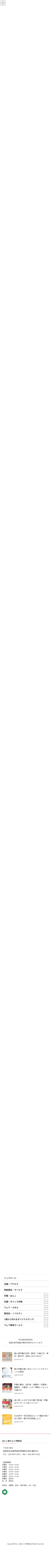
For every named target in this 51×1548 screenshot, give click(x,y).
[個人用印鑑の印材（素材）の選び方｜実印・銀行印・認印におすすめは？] (7, 1357)
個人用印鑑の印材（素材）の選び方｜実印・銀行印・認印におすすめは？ (31, 1354)
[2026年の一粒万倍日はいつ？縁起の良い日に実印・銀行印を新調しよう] (7, 1419)
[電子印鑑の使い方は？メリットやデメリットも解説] (7, 1373)
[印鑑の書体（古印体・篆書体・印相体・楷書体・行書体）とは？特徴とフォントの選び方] (7, 1388)
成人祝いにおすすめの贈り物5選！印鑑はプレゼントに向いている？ (31, 1401)
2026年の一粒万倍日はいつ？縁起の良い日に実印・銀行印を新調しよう (31, 1417)
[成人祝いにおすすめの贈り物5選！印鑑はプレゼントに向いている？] (7, 1404)
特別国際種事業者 (25, 1340)
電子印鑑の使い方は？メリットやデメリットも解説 (31, 1370)
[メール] (4, 1492)
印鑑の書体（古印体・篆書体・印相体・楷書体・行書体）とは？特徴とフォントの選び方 (31, 1387)
